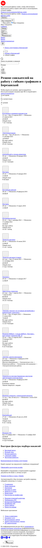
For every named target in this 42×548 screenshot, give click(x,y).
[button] (3, 37)
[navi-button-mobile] (3, 43)
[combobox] (10, 63)
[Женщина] (5, 168)
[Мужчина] (5, 109)
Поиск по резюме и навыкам (10, 61)
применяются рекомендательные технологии (17, 527)
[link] (4, 33)
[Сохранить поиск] (3, 70)
